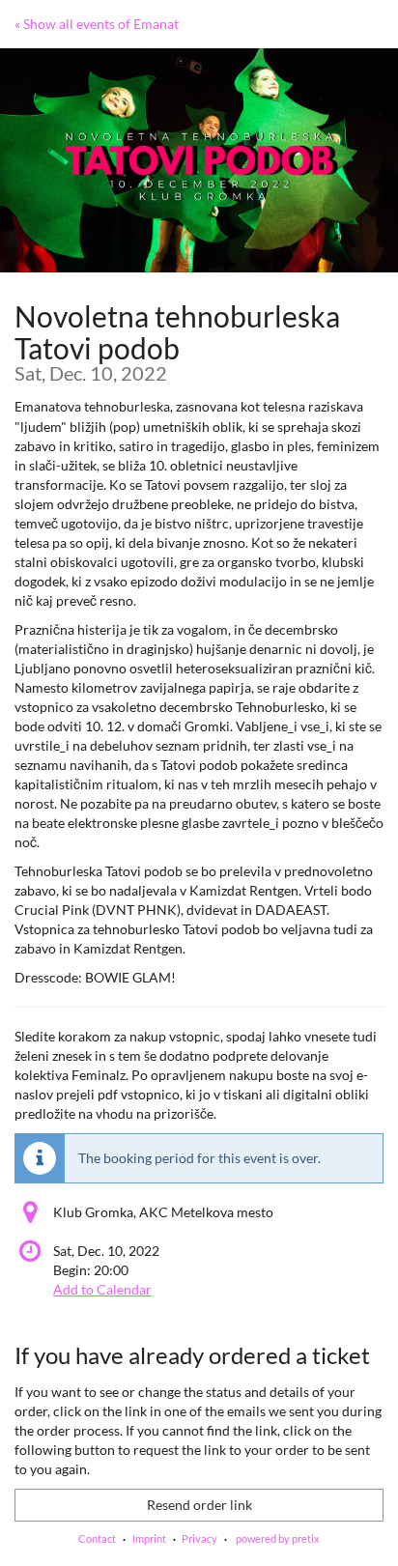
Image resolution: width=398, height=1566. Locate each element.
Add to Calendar (102, 1289)
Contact (97, 1538)
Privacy (199, 1538)
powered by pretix (278, 1538)
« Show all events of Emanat (96, 23)
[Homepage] (199, 160)
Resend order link (199, 1504)
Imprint (149, 1538)
